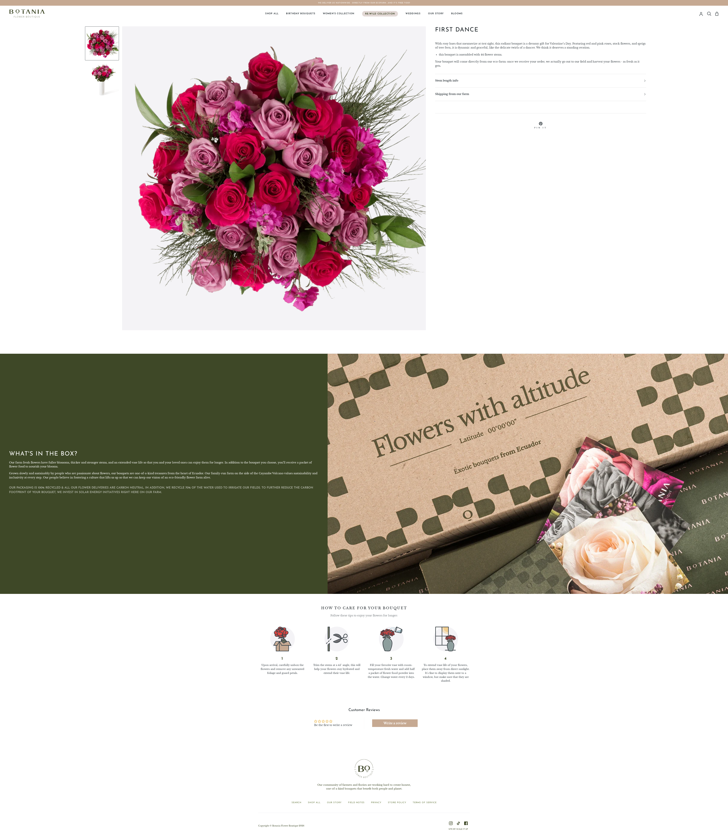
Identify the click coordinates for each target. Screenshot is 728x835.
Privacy (376, 803)
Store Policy (397, 803)
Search (296, 803)
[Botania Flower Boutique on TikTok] (458, 823)
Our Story (334, 803)
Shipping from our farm (452, 94)
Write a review (395, 723)
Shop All (314, 803)
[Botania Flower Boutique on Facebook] (466, 823)
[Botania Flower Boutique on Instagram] (451, 823)
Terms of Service (425, 803)
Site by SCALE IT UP (458, 829)
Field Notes (356, 803)
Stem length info (446, 80)
